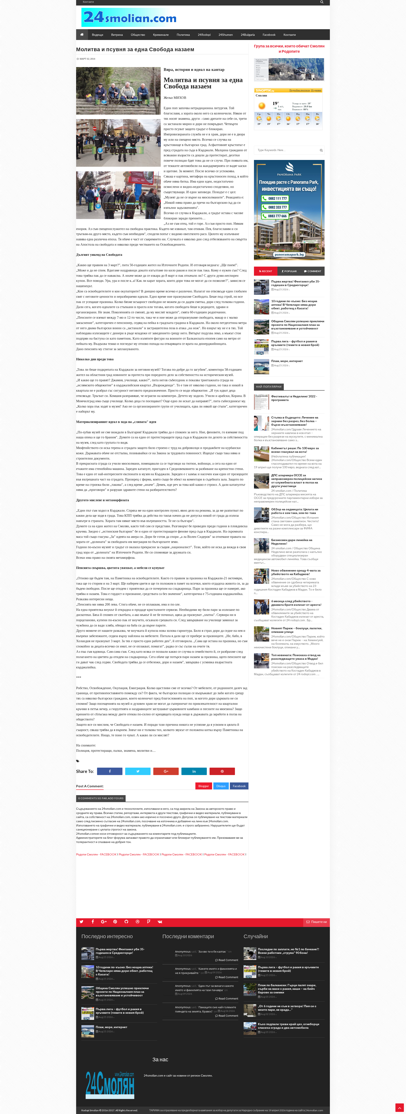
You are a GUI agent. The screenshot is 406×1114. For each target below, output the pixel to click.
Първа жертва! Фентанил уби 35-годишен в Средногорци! (295, 283)
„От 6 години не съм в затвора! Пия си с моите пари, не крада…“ (287, 1007)
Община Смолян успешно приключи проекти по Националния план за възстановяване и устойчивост (297, 324)
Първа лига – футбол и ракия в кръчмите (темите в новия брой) (295, 343)
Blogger (204, 786)
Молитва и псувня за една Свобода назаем (135, 49)
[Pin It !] (222, 771)
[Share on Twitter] (138, 771)
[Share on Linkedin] (194, 771)
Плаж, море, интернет (287, 361)
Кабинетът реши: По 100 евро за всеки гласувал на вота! (295, 449)
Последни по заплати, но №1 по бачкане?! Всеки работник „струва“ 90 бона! (288, 950)
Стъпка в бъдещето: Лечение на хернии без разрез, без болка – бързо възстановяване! (294, 421)
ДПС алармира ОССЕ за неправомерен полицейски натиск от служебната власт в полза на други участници (296, 480)
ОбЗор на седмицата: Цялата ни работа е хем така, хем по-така (294, 511)
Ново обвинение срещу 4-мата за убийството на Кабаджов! (296, 572)
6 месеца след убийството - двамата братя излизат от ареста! (296, 602)
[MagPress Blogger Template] (128, 17)
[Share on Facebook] (109, 771)
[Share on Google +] (166, 771)
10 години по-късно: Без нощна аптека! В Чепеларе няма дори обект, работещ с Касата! (294, 304)
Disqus (221, 786)
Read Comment (228, 960)
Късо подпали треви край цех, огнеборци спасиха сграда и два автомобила (288, 1025)
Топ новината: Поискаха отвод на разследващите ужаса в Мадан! (296, 656)
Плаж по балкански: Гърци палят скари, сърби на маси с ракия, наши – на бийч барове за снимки (287, 988)
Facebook (239, 786)
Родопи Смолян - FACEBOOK (96, 854)
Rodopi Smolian (90, 1110)
